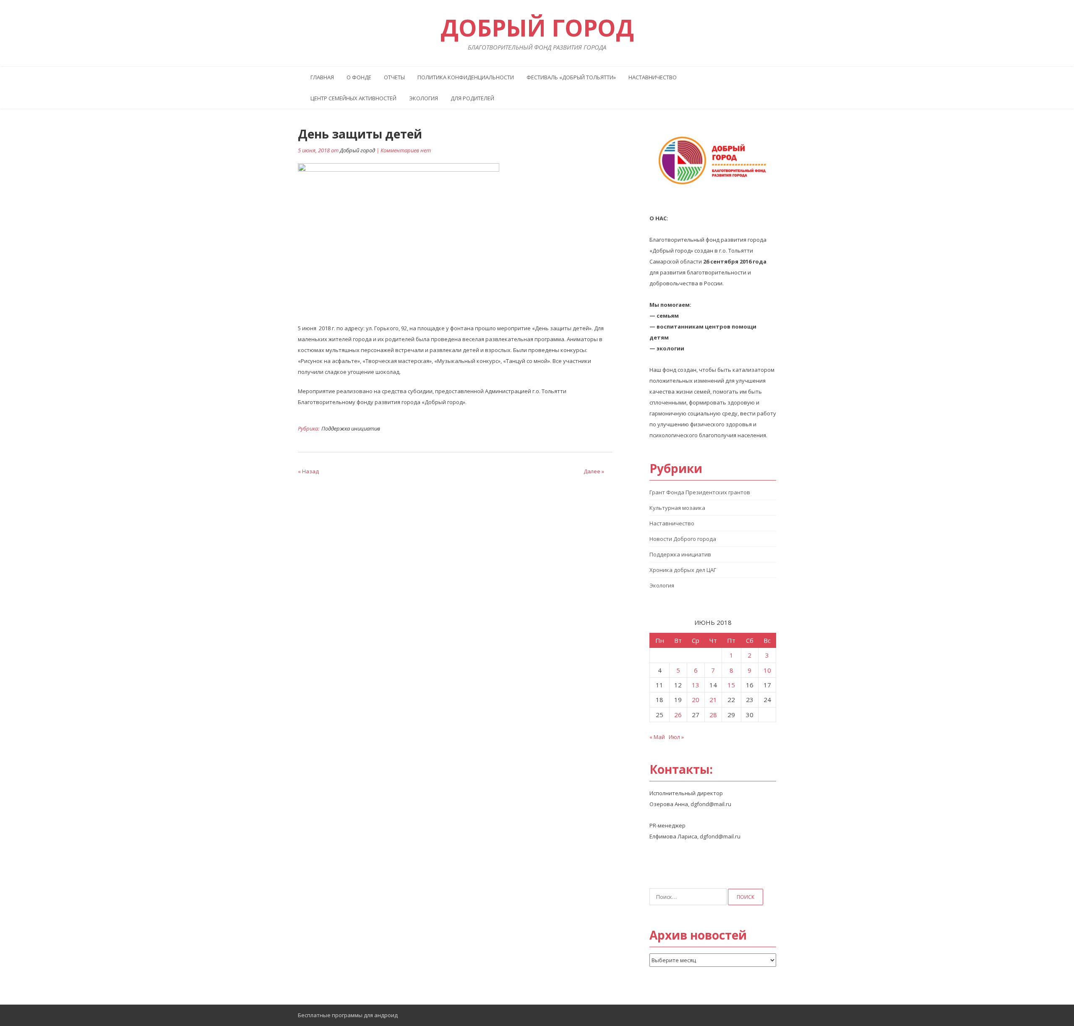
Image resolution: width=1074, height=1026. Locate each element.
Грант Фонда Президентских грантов (699, 492)
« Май (657, 737)
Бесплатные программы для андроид (348, 1015)
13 (695, 685)
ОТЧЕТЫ (394, 77)
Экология (423, 98)
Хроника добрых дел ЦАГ (682, 570)
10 (767, 670)
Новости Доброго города (682, 539)
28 (713, 714)
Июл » (676, 737)
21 (713, 699)
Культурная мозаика (677, 508)
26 (678, 714)
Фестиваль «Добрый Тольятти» (571, 77)
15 (731, 685)
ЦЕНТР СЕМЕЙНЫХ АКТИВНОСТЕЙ (353, 98)
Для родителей (472, 98)
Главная (322, 77)
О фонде (359, 77)
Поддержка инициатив (350, 428)
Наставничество (652, 77)
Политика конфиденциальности (465, 77)
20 (695, 699)
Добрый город (357, 150)
